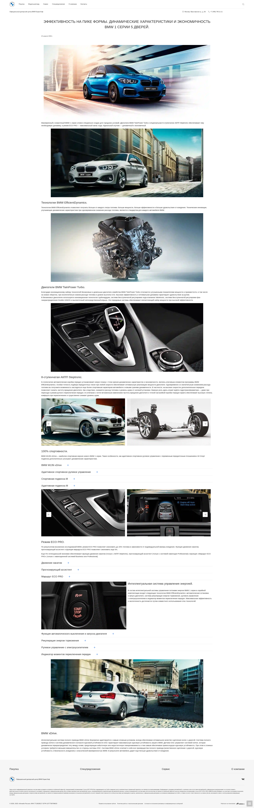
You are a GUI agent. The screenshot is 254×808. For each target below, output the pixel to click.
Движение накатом (51, 562)
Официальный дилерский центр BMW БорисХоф (26, 12)
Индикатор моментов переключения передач (66, 654)
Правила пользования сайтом (107, 803)
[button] (48, 423)
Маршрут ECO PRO (52, 576)
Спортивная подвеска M (54, 478)
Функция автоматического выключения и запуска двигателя (74, 633)
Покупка (21, 4)
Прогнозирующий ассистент (56, 569)
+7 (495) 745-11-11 (216, 12)
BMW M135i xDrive (51, 465)
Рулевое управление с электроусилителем (64, 647)
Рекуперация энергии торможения (60, 640)
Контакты (84, 4)
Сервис (45, 4)
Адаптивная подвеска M (54, 485)
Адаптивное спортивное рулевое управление (66, 472)
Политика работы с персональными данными (130, 803)
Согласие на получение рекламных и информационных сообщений (163, 803)
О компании (73, 4)
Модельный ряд (33, 4)
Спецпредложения (58, 4)
